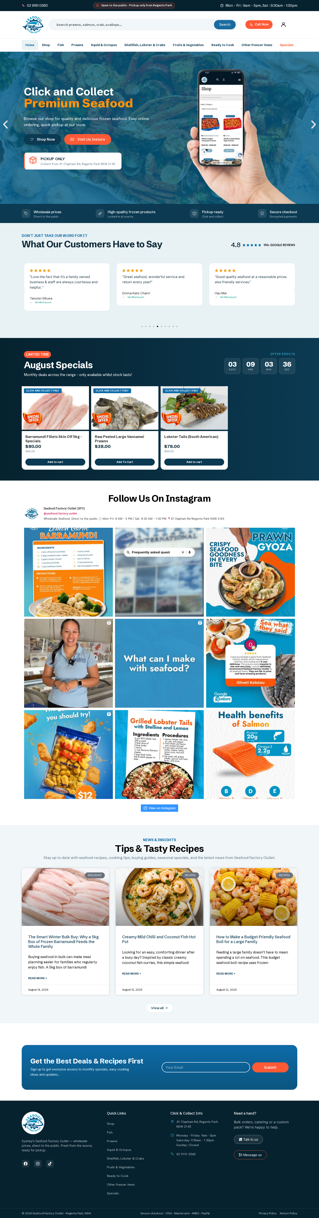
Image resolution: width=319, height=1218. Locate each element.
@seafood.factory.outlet (60, 513)
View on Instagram (162, 808)
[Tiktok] (50, 1164)
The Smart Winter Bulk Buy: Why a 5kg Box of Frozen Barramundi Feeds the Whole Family (63, 941)
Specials (287, 45)
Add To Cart (125, 462)
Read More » (37, 978)
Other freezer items (257, 45)
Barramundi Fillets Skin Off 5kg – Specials (53, 438)
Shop (46, 45)
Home (29, 45)
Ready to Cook (222, 45)
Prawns (77, 45)
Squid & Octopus (104, 45)
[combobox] (133, 24)
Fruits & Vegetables (188, 45)
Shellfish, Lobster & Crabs (144, 45)
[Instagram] (38, 1164)
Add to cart (55, 462)
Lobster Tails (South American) (191, 436)
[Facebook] (26, 1164)
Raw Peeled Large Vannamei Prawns (119, 438)
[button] (5, 124)
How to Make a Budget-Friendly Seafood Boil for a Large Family (253, 939)
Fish (61, 45)
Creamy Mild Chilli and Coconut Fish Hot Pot (159, 939)
